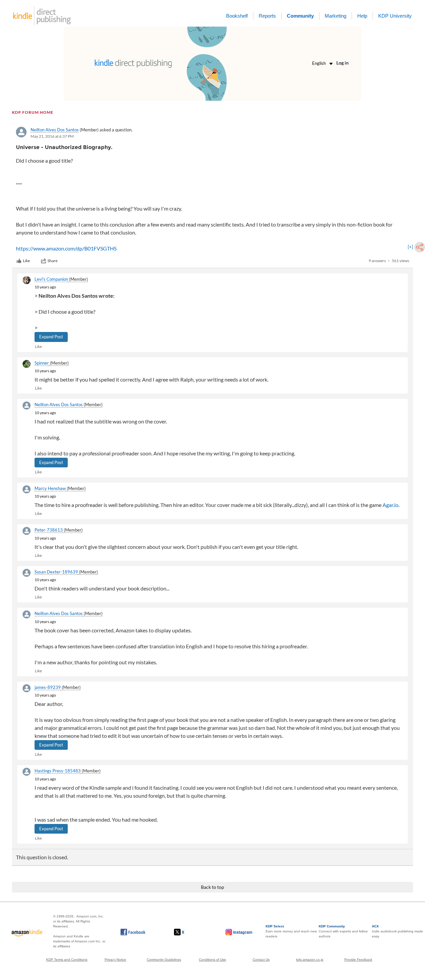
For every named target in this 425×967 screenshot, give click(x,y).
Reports (267, 16)
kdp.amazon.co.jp (309, 959)
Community (300, 16)
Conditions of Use (212, 959)
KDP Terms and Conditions (66, 959)
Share (52, 260)
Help (362, 16)
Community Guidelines (164, 959)
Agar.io (390, 505)
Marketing (335, 16)
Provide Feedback (358, 959)
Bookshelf (237, 16)
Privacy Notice (115, 959)
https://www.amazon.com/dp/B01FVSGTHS (66, 248)
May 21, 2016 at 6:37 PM (52, 136)
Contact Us (261, 959)
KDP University (395, 16)
